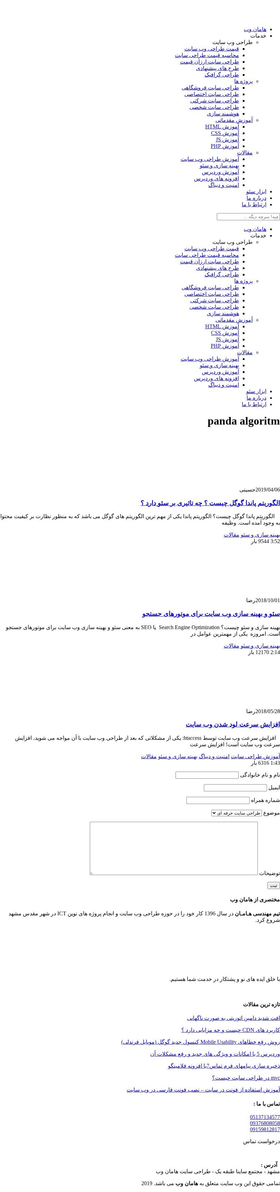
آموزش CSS (225, 133)
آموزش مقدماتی (234, 120)
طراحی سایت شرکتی (214, 100)
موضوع (271, 813)
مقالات (245, 152)
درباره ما (256, 198)
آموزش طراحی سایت (255, 756)
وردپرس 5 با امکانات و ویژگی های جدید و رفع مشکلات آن (215, 1054)
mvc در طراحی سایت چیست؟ (246, 1078)
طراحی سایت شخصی (214, 107)
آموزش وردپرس (220, 172)
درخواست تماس (259, 1141)
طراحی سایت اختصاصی (211, 94)
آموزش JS (227, 139)
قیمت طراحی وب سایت (211, 49)
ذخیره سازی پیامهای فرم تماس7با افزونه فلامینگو (224, 1066)
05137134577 (265, 1117)
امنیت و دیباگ (223, 185)
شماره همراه (265, 800)
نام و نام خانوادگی (259, 775)
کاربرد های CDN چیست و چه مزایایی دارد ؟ (230, 1030)
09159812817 (265, 1129)
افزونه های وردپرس (216, 178)
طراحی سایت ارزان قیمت (209, 62)
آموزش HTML (222, 126)
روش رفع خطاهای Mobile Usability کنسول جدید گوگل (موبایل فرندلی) (200, 1042)
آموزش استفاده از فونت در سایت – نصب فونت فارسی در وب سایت (203, 1090)
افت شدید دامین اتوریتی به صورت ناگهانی (233, 1018)
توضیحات (269, 873)
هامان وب (255, 29)
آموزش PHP (225, 146)
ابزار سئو (256, 191)
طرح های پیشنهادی (217, 68)
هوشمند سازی (223, 113)
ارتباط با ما (254, 204)
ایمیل (273, 787)
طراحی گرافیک (222, 75)
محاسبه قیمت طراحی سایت (207, 55)
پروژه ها (243, 81)
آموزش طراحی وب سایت (210, 159)
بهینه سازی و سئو (219, 165)
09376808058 (265, 1123)
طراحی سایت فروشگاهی (210, 88)
